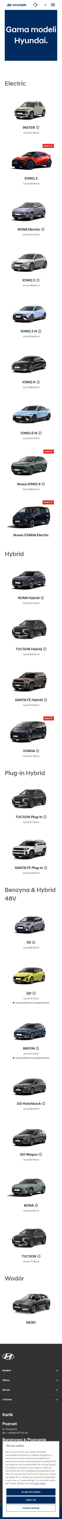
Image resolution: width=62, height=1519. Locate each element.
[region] (30, 1479)
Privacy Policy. (39, 1483)
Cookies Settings (30, 1508)
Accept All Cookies (31, 1492)
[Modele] (16, 1)
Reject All (31, 1500)
